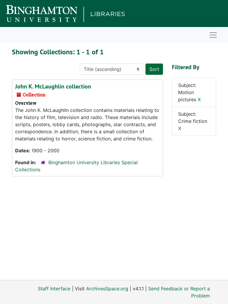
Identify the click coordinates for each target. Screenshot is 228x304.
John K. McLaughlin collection (53, 86)
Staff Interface (54, 289)
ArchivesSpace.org (107, 289)
